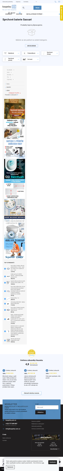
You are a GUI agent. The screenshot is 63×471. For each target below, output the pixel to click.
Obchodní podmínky (8, 1)
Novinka (10, 74)
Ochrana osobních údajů (38, 428)
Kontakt (5, 440)
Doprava (18, 1)
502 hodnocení (34, 365)
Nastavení (10, 467)
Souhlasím (53, 462)
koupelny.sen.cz (11, 420)
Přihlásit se (40, 412)
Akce (9, 72)
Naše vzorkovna (7, 438)
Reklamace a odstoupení (38, 423)
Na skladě (10, 70)
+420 (11, 423)
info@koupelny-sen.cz (13, 429)
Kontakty (26, 1)
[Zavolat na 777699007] (56, 1)
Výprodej (10, 79)
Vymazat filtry (14, 93)
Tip (9, 77)
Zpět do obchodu (31, 45)
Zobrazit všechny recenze (31, 393)
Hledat (37, 8)
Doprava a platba (36, 421)
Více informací (53, 449)
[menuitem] (9, 14)
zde (43, 463)
